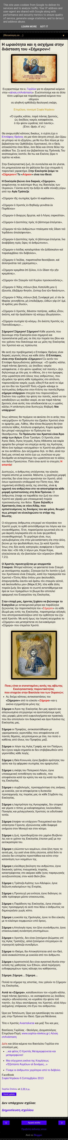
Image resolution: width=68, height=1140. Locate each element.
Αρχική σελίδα (34, 1123)
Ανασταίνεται (26, 1023)
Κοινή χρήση (9, 1094)
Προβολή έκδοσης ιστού (34, 1129)
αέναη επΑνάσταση (21, 92)
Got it (44, 26)
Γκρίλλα (31, 89)
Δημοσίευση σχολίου (18, 1110)
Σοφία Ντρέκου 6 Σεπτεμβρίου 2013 (23, 1078)
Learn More (29, 26)
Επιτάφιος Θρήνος (12, 136)
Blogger (38, 1135)
